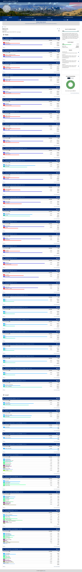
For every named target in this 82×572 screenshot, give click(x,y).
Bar (72, 78)
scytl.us (44, 570)
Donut (69, 78)
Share (4, 47)
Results (10, 17)
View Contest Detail (56, 47)
